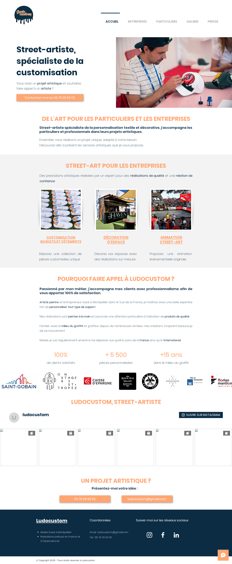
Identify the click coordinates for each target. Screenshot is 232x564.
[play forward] (228, 381)
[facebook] (163, 535)
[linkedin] (176, 535)
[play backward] (4, 381)
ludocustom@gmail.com (113, 532)
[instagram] (149, 535)
